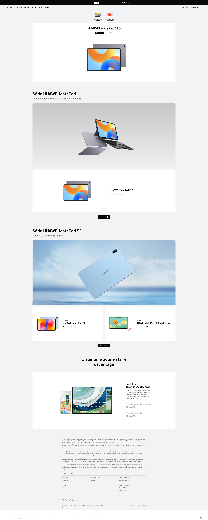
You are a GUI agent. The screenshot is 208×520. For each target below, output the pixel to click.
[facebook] (63, 500)
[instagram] (73, 500)
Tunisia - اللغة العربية (141, 505)
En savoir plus (97, 518)
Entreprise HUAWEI (123, 483)
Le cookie (100, 505)
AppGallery (47, 7)
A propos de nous (123, 480)
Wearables (64, 483)
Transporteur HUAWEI (124, 485)
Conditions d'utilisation (74, 505)
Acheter (110, 33)
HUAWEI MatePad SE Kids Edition (153, 322)
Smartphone (19, 7)
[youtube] (66, 500)
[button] (201, 7)
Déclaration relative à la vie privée (89, 505)
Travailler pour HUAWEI (124, 490)
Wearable (26, 7)
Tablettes (34, 7)
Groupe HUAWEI (122, 487)
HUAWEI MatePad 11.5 (104, 28)
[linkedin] (70, 500)
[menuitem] (19, 7)
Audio (40, 7)
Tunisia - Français (132, 505)
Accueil (64, 473)
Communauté (194, 7)
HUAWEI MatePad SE (74, 322)
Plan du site (64, 505)
